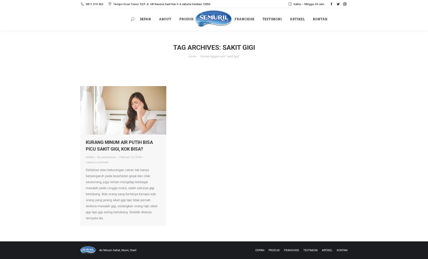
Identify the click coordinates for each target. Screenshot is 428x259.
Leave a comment (97, 162)
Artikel (90, 157)
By (106, 157)
